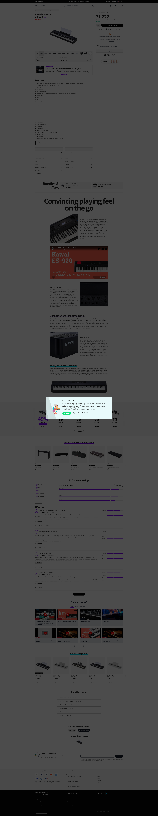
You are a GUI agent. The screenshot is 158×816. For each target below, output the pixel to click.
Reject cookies (76, 413)
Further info (85, 413)
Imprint (99, 416)
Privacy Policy (105, 416)
